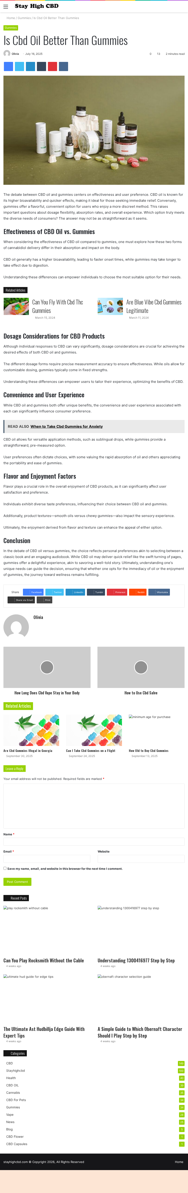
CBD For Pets (16, 1100)
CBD (9, 1063)
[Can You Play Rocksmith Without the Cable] (46, 930)
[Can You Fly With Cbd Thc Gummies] (16, 306)
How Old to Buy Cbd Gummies (149, 750)
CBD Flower (15, 1136)
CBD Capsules (16, 1144)
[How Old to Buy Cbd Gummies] (157, 730)
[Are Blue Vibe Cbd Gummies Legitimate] (110, 306)
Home (10, 18)
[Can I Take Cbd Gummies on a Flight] (94, 730)
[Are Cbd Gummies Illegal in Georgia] (31, 730)
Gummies (24, 18)
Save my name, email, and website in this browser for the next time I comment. (65, 868)
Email (8, 851)
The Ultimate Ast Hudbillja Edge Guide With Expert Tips (44, 1032)
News (10, 1122)
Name (8, 834)
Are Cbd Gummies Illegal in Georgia (27, 750)
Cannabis (13, 1092)
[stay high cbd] (36, 6)
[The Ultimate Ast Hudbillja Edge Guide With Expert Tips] (46, 998)
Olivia (15, 53)
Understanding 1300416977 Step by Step (136, 960)
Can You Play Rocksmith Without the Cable (43, 960)
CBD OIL (12, 1085)
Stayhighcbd (15, 1070)
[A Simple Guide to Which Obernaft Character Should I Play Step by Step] (141, 998)
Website (104, 851)
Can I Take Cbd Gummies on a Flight (90, 750)
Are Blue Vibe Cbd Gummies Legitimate (154, 306)
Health (11, 1078)
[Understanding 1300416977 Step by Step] (141, 930)
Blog (9, 1129)
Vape (10, 1114)
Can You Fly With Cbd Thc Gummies (57, 306)
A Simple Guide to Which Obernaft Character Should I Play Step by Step (140, 1032)
